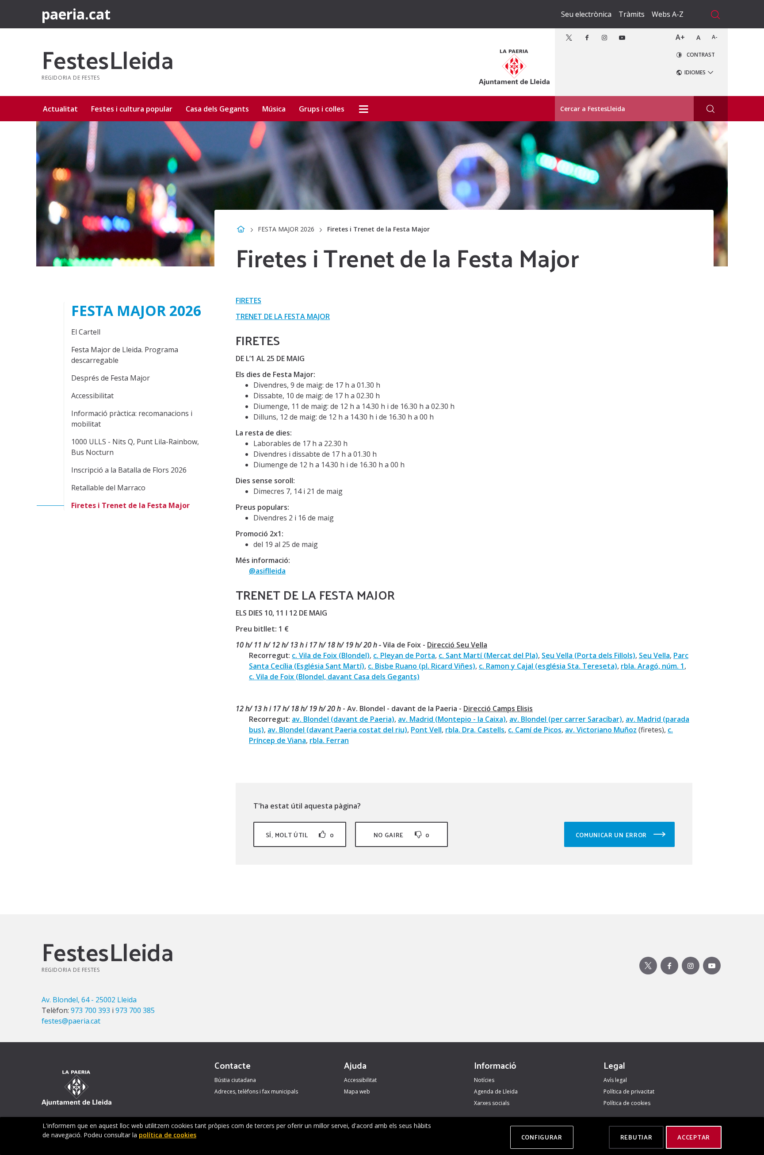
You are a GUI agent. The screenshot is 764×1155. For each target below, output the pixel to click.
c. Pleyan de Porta (404, 655)
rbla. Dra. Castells (474, 730)
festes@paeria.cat (71, 1021)
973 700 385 (135, 1010)
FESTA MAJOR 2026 (286, 229)
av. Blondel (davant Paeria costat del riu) (337, 730)
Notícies (484, 1080)
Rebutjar (636, 1137)
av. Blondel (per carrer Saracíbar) (565, 719)
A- (715, 37)
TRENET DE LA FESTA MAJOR (283, 316)
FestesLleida (107, 58)
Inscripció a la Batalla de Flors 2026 (129, 470)
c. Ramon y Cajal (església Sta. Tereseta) (548, 666)
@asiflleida (267, 571)
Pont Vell (426, 730)
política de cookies (167, 1135)
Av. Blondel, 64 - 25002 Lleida (89, 1000)
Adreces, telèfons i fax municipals (256, 1091)
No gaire (402, 834)
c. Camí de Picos (535, 730)
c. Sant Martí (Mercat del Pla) (488, 655)
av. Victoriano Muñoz (601, 730)
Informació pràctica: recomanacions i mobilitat (131, 418)
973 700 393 (90, 1010)
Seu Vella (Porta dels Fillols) (588, 655)
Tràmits (632, 14)
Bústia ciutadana (235, 1080)
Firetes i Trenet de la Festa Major (130, 505)
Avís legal (615, 1080)
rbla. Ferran (329, 740)
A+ (680, 37)
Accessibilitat (92, 395)
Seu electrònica (586, 14)
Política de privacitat (629, 1091)
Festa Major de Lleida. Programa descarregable (124, 355)
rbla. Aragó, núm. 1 (652, 666)
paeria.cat (76, 13)
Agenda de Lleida (496, 1091)
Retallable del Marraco (108, 488)
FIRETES (248, 300)
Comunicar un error (612, 834)
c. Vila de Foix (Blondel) (331, 655)
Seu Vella (654, 655)
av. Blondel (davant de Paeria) (343, 719)
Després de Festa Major (110, 378)
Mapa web (357, 1091)
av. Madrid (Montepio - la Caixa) (452, 719)
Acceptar (693, 1137)
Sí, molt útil (300, 834)
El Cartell (85, 332)
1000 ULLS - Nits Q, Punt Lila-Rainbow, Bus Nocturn (135, 447)
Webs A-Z (668, 14)
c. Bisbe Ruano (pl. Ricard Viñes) (421, 666)
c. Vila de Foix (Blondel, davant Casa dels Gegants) (334, 676)
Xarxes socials (491, 1103)
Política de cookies (627, 1103)
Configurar (541, 1137)
